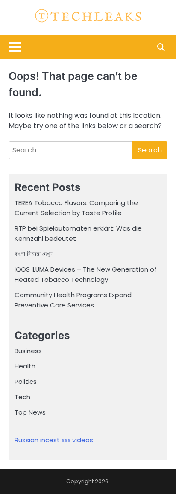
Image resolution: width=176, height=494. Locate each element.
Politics (26, 381)
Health (25, 366)
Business (28, 350)
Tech (22, 396)
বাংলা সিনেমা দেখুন (34, 253)
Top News (30, 412)
